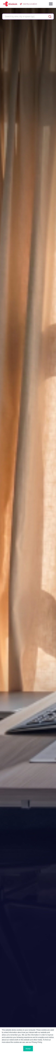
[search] (50, 16)
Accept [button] (28, 1048)
